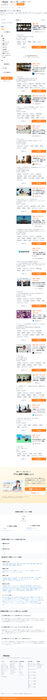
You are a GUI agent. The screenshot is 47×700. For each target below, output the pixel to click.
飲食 (22, 578)
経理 (43, 600)
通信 (32, 577)
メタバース (27, 601)
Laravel (11, 597)
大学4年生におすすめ (24, 587)
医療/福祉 (9, 578)
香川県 (7, 565)
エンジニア (22, 570)
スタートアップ (37, 590)
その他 (20, 572)
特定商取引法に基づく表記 (27, 693)
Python (28, 597)
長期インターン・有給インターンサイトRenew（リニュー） (8, 7)
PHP (9, 597)
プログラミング (22, 601)
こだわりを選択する (7, 72)
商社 (30, 577)
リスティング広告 (33, 603)
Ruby (4, 597)
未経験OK (31, 588)
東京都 (10, 563)
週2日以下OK (22, 585)
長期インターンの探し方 (32, 664)
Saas (6, 601)
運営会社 (38, 663)
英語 (34, 601)
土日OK (23, 588)
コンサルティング (9, 577)
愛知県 (34, 563)
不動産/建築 (5, 578)
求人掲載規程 (20, 693)
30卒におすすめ (32, 587)
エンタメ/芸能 (35, 578)
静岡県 (37, 563)
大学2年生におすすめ (7, 587)
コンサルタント (38, 570)
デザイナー (27, 570)
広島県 (4, 565)
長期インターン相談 (4, 667)
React (25, 597)
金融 (27, 577)
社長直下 (10, 590)
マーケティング (10, 570)
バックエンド (20, 600)
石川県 (41, 563)
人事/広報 (32, 570)
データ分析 (5, 598)
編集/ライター (17, 570)
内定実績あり (22, 590)
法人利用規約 (15, 693)
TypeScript (21, 597)
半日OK (27, 588)
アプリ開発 (26, 600)
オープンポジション (14, 572)
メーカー (35, 577)
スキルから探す (12, 672)
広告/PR (15, 577)
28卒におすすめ (6, 588)
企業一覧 (2, 672)
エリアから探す (12, 663)
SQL (3, 604)
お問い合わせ (39, 667)
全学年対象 (5, 585)
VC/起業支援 (14, 578)
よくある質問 (39, 666)
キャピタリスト (18, 603)
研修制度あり (5, 590)
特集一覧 (11, 673)
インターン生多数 (16, 590)
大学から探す (12, 670)
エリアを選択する (6, 31)
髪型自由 (27, 590)
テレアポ (32, 598)
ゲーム (19, 578)
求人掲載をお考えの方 (6, 3)
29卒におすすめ (39, 587)
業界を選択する (7, 64)
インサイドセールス (38, 598)
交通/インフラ (5, 580)
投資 (37, 601)
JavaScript (16, 597)
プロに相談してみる (35, 489)
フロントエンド (14, 600)
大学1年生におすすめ (36, 585)
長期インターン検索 (14, 1)
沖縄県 (18, 565)
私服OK (31, 590)
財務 (3, 601)
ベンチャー (5, 591)
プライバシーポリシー (8, 693)
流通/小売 (40, 577)
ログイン (13, 4)
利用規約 (2, 693)
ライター (20, 670)
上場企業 (9, 591)
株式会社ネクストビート (32, 528)
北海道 (4, 563)
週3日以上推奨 (29, 585)
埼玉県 (21, 563)
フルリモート (16, 585)
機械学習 (23, 598)
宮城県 (7, 563)
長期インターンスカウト (5, 669)
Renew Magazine (4, 676)
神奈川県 (14, 563)
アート (16, 601)
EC (29, 598)
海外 (21, 565)
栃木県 (24, 563)
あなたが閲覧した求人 (4, 4)
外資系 (31, 601)
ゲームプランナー (11, 601)
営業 (5, 528)
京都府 (31, 563)
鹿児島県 (14, 565)
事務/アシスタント (6, 572)
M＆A (42, 597)
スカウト (29, 1)
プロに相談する (23, 1)
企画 (6, 570)
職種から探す (12, 664)
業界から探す (12, 666)
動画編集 (9, 598)
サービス (22, 580)
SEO (12, 598)
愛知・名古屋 (21, 666)
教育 (25, 577)
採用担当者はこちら (40, 664)
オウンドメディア (17, 598)
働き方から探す (12, 667)
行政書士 (39, 600)
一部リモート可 (11, 585)
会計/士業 (18, 580)
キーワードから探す (13, 669)
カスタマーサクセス (6, 600)
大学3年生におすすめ (15, 587)
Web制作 (39, 603)
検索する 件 (7, 78)
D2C (27, 598)
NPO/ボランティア (12, 580)
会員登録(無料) (20, 4)
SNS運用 (31, 597)
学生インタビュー (4, 670)
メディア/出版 (20, 577)
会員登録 (2, 673)
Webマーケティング (26, 603)
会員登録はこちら (35, 493)
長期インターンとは (31, 663)
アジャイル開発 (37, 597)
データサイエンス (6, 603)
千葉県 (18, 563)
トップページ (3, 663)
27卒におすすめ (12, 588)
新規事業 (35, 588)
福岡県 (10, 565)
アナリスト (12, 603)
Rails (6, 597)
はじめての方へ (3, 664)
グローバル (40, 588)
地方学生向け (18, 588)
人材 (5, 577)
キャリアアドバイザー (33, 600)
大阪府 (27, 563)
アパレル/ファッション (28, 578)
